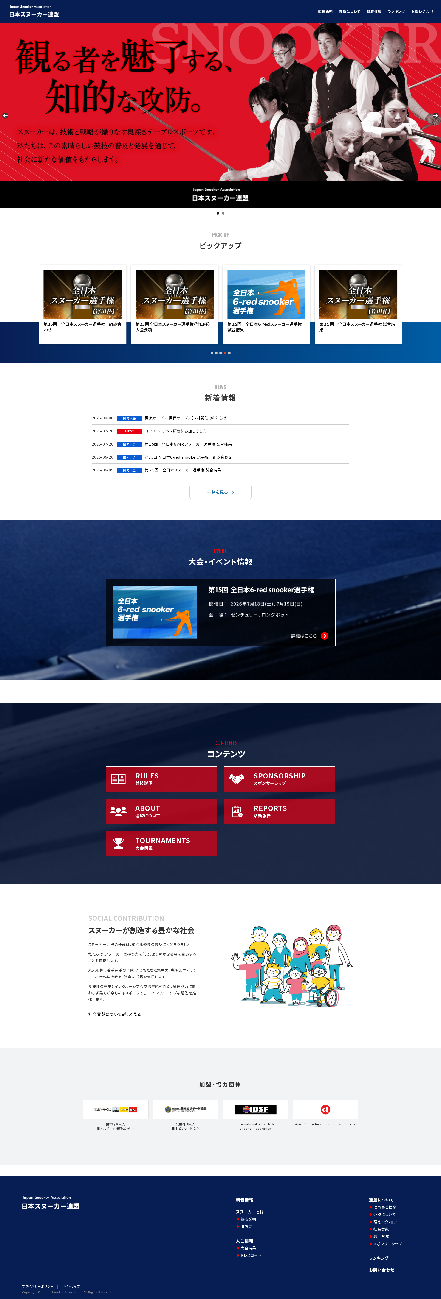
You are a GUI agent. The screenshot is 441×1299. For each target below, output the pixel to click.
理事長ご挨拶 (384, 1207)
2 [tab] (223, 213)
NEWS (129, 431)
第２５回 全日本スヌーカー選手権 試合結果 (265, 326)
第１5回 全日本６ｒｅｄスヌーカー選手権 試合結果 (173, 326)
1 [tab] (218, 213)
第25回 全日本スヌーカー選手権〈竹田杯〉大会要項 (81, 326)
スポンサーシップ (387, 1243)
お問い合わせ (422, 11)
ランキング (396, 11)
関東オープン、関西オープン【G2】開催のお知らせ (186, 418)
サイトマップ (71, 1286)
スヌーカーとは (250, 1212)
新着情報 (374, 11)
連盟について (349, 11)
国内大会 (129, 418)
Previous (5, 116)
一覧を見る (217, 492)
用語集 (246, 1226)
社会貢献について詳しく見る (114, 1014)
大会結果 (248, 1248)
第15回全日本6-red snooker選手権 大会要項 (357, 326)
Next (436, 116)
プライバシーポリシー (38, 1286)
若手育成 (381, 1236)
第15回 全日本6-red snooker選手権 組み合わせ (188, 457)
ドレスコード (250, 1255)
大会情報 (244, 1240)
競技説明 (325, 11)
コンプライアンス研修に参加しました (175, 431)
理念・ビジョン (385, 1221)
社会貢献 (381, 1229)
